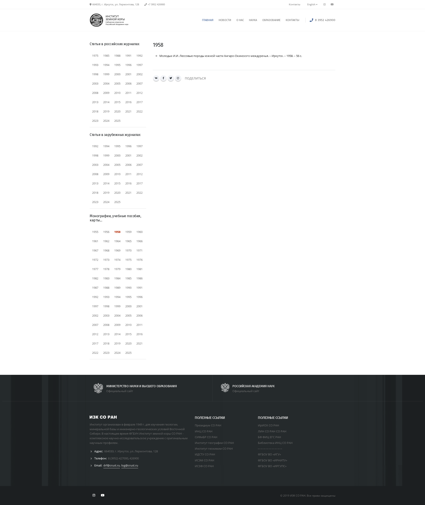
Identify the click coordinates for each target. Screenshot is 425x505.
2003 (95, 83)
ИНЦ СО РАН (203, 431)
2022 (139, 111)
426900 (134, 458)
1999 (106, 74)
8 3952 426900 (325, 20)
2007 (139, 83)
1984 (117, 278)
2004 (106, 83)
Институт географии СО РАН (214, 443)
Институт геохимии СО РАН (214, 449)
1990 (128, 288)
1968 (106, 250)
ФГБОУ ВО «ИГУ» (269, 454)
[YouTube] (332, 4)
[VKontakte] (156, 78)
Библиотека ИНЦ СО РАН (275, 443)
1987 (95, 288)
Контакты (294, 4)
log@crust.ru (129, 465)
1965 (128, 241)
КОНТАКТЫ (292, 20)
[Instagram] (178, 78)
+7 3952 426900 (156, 4)
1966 (139, 241)
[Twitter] (171, 78)
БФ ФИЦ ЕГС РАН (269, 437)
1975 (95, 56)
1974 (117, 260)
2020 (117, 111)
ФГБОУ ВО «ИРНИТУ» (272, 460)
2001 (128, 74)
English (311, 4)
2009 (106, 93)
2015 (117, 102)
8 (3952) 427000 (118, 458)
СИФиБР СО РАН (206, 437)
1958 (117, 232)
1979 (117, 269)
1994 (106, 65)
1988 (117, 56)
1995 (117, 65)
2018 (95, 111)
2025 (117, 121)
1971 (139, 250)
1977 (95, 269)
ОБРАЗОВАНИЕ (271, 20)
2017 (139, 102)
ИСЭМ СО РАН (204, 460)
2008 (95, 93)
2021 (128, 111)
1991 (128, 56)
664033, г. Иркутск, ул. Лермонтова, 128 (131, 451)
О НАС (240, 20)
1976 (139, 260)
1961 (95, 241)
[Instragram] (324, 4)
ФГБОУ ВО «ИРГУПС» (272, 466)
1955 (95, 232)
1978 (106, 269)
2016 (128, 102)
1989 (117, 288)
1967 (95, 250)
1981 (139, 269)
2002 (139, 74)
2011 (128, 93)
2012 (139, 93)
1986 (139, 278)
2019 (106, 111)
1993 (95, 65)
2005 (117, 83)
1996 (128, 65)
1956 (106, 232)
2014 (106, 102)
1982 (95, 278)
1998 (95, 74)
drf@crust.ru (111, 465)
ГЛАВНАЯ (207, 20)
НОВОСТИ (225, 20)
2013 (95, 102)
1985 (106, 56)
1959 (128, 232)
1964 (117, 241)
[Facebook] (163, 78)
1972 (95, 260)
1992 (139, 56)
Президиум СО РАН (208, 425)
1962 (106, 241)
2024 (106, 121)
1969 (117, 250)
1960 (139, 232)
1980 (128, 269)
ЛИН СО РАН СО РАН (272, 431)
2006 (128, 83)
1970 (128, 250)
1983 (106, 278)
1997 (139, 65)
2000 (117, 74)
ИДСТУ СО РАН (205, 454)
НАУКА (253, 20)
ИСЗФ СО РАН (204, 466)
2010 (117, 93)
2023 (95, 121)
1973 (106, 260)
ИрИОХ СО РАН (268, 425)
